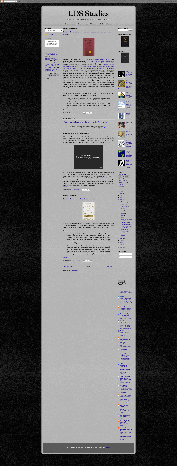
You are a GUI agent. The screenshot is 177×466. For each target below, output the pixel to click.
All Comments (124, 256)
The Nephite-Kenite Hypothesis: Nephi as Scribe (125, 432)
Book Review (121, 174)
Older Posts (109, 267)
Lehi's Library (124, 364)
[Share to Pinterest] (91, 113)
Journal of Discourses (91, 24)
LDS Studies (88, 14)
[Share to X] (87, 113)
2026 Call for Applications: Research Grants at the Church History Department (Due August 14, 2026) (126, 325)
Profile (80, 24)
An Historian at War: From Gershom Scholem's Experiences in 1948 (126, 410)
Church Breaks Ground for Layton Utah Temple (52, 76)
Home (67, 24)
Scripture (120, 184)
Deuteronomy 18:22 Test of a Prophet (125, 366)
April (122, 217)
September (124, 206)
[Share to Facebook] (89, 113)
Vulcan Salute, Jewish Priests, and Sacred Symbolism (129, 164)
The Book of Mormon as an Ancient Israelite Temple (93, 59)
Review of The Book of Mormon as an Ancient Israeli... (126, 221)
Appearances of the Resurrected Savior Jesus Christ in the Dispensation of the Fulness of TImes (125, 399)
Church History (122, 176)
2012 (121, 242)
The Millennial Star (125, 331)
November (124, 202)
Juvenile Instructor (125, 321)
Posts (122, 254)
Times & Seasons (125, 291)
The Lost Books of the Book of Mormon (129, 133)
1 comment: (76, 189)
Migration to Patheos (125, 418)
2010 (121, 247)
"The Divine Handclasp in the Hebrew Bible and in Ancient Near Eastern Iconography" (126, 390)
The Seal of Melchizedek (129, 124)
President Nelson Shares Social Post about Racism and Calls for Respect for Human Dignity (52, 65)
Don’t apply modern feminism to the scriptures (125, 334)
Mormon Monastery (125, 436)
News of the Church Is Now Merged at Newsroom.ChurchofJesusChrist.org (52, 71)
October (123, 204)
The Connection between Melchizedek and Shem (129, 95)
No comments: (77, 113)
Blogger (108, 447)
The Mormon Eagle (125, 395)
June (122, 213)
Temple (120, 186)
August (123, 208)
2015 (121, 200)
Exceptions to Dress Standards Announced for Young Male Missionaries (51, 53)
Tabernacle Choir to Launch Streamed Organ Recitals (51, 60)
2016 (121, 197)
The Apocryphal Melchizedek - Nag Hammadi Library (129, 144)
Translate (50, 34)
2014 (121, 238)
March (123, 235)
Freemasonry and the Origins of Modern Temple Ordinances (125, 381)
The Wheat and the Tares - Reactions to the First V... (126, 226)
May (122, 215)
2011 (121, 245)
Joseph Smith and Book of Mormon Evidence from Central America (126, 310)
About (73, 24)
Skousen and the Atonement (128, 115)
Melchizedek (121, 180)
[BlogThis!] (86, 113)
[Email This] (84, 113)
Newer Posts (68, 267)
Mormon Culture (122, 182)
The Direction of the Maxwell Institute (129, 73)
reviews (99, 68)
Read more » (66, 110)
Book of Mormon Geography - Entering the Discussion (129, 153)
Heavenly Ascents (125, 369)
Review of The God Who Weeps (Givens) (79, 199)
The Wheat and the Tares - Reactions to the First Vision (85, 122)
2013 (121, 240)
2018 (121, 193)
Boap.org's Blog (124, 314)
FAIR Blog (123, 297)
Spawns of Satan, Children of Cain (124, 424)
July (122, 211)
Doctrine (120, 178)
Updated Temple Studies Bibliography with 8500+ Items (125, 372)
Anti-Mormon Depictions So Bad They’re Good (126, 293)
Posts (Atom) (74, 270)
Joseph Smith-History (103, 178)
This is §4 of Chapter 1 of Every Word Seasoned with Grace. (125, 317)
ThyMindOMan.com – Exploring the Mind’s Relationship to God (125, 360)
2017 (121, 195)
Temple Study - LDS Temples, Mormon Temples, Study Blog (126, 355)
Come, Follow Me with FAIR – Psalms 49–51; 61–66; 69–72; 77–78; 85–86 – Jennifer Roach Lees (126, 301)
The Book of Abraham (106, 24)
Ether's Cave (123, 307)
